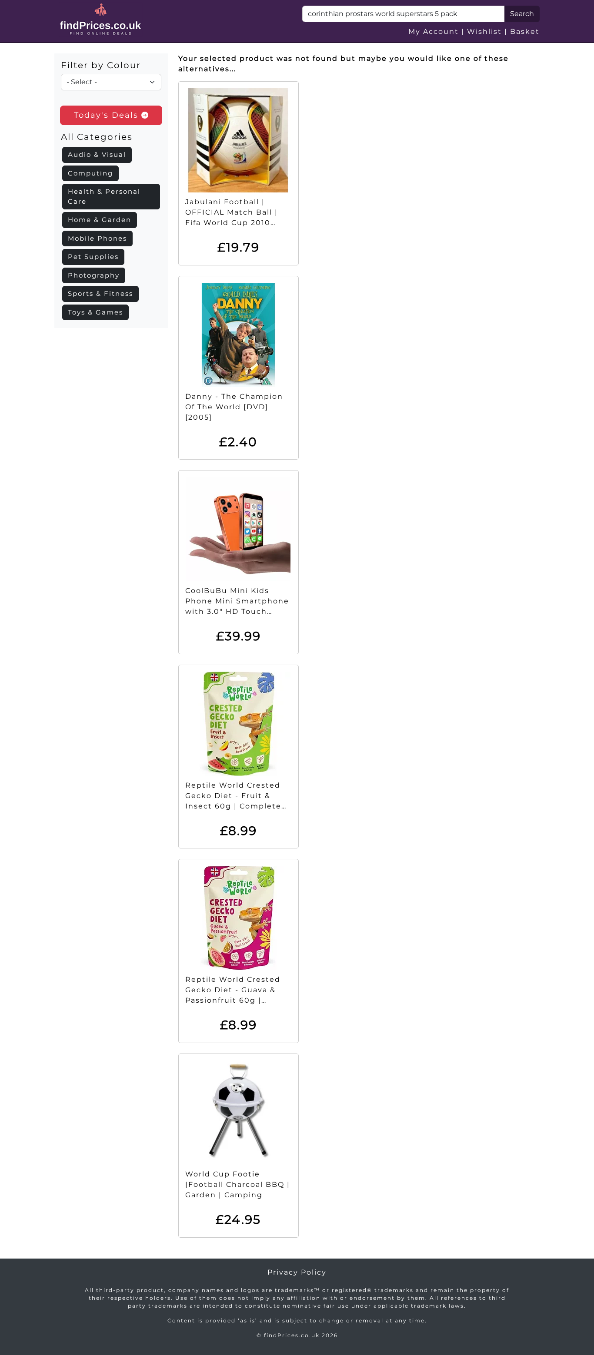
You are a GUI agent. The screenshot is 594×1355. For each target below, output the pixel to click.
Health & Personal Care (104, 196)
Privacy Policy (297, 1272)
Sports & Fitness (100, 293)
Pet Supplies (93, 256)
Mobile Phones (97, 238)
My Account (433, 31)
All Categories (97, 137)
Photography (94, 275)
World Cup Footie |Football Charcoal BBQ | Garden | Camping (237, 1184)
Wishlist (484, 31)
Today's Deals (107, 115)
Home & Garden (99, 219)
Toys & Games (95, 312)
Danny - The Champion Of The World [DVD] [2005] (234, 406)
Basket (525, 31)
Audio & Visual (97, 154)
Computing (90, 173)
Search (522, 14)
